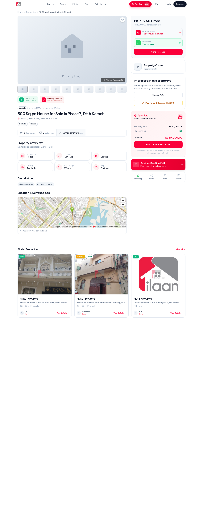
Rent (49, 4)
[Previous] (22, 50)
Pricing (75, 4)
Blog (87, 4)
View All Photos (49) (114, 80)
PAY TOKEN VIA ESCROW (158, 144)
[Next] (122, 50)
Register (180, 4)
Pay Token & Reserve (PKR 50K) (159, 103)
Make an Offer (158, 95)
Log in (168, 4)
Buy (62, 4)
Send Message (158, 52)
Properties (31, 12)
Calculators (100, 4)
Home (20, 12)
